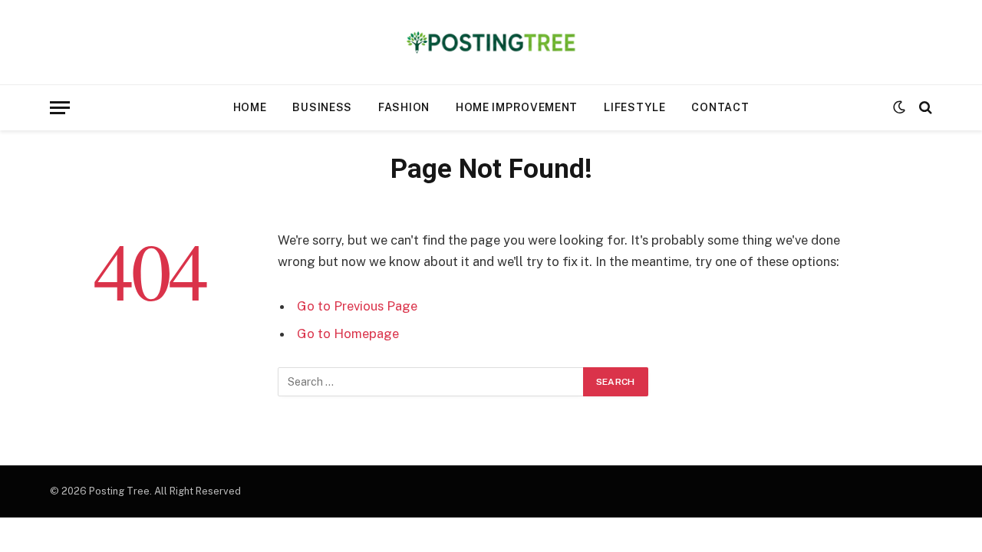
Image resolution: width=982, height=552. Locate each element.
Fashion (404, 107)
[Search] (924, 107)
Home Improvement (517, 107)
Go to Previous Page (357, 306)
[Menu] (60, 107)
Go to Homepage (348, 333)
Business (322, 107)
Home (250, 107)
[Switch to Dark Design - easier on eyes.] (899, 107)
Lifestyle (634, 107)
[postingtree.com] (491, 42)
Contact (720, 107)
